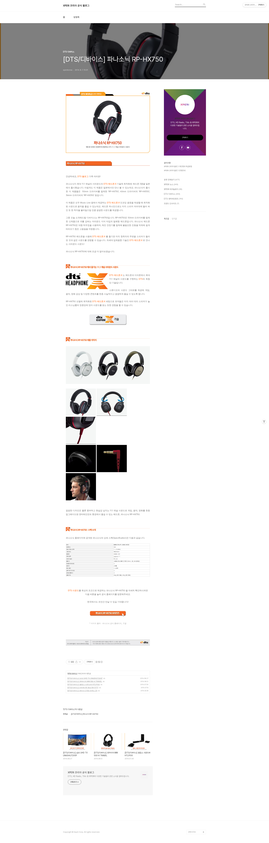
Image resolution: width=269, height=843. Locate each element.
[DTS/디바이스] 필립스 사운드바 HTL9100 (83, 684)
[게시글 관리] (80, 662)
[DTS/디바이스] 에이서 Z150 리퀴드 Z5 (82, 691)
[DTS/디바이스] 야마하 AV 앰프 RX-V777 (82, 687)
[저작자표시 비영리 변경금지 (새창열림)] (99, 662)
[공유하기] (76, 662)
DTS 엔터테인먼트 (173, 199)
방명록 (76, 17)
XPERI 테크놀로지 (173, 189)
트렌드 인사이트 (171, 203)
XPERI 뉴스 (171, 184)
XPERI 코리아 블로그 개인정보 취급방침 (178, 166)
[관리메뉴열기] (264, 421)
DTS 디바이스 (72, 673)
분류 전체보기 (172, 180)
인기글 (174, 219)
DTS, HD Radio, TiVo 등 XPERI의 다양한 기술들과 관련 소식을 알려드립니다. (98, 776)
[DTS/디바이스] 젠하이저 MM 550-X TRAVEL (84, 681)
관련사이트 (192, 832)
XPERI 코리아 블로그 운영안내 (174, 170)
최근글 (166, 219)
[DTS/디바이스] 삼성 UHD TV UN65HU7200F (85, 678)
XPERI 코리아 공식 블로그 (76, 5)
